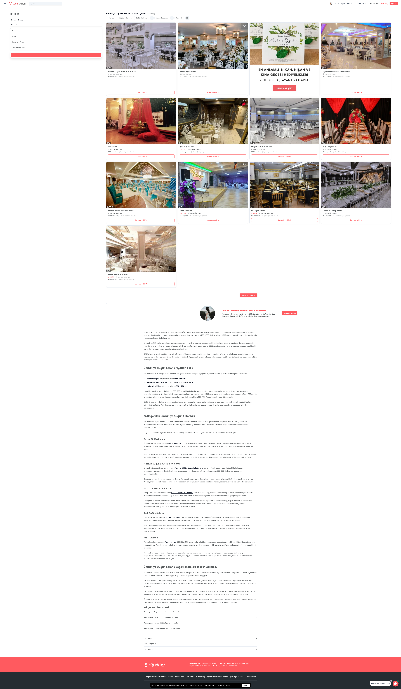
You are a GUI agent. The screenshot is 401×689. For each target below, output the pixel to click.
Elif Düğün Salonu (258, 211)
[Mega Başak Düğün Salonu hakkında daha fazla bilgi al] (284, 121)
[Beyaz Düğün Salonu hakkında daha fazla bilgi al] (213, 46)
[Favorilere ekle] (173, 26)
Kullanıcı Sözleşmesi (176, 677)
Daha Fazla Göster (249, 295)
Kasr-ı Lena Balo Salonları (118, 274)
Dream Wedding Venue (332, 211)
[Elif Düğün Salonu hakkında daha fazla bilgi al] (284, 185)
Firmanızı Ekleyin (290, 313)
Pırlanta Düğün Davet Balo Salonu (121, 71)
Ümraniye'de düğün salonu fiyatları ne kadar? (161, 612)
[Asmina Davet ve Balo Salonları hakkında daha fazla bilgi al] (141, 185)
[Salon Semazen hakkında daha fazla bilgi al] (213, 185)
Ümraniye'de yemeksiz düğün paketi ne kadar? (161, 617)
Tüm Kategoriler (150, 644)
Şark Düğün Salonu (187, 147)
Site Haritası (251, 677)
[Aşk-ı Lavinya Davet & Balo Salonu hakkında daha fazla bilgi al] (356, 46)
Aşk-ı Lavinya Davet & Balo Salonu (337, 71)
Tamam (245, 685)
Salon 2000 (112, 147)
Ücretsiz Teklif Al (141, 92)
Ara (56, 55)
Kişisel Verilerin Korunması (217, 677)
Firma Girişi (374, 3)
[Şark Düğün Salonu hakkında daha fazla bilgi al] (213, 121)
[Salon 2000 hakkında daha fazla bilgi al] (141, 121)
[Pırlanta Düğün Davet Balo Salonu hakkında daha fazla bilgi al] (141, 46)
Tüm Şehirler (148, 649)
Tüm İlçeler (148, 638)
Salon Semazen (186, 211)
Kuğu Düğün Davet (330, 147)
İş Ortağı (233, 677)
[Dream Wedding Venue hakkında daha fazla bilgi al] (356, 185)
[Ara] (45, 3)
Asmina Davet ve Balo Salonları (120, 211)
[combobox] (56, 20)
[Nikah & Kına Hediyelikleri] (284, 59)
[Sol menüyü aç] (5, 3)
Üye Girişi (384, 3)
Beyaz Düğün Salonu (188, 71)
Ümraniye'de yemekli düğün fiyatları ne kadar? (161, 623)
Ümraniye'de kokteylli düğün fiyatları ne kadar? (162, 628)
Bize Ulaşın (190, 677)
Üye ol (393, 4)
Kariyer (241, 677)
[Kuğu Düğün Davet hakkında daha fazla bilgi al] (356, 121)
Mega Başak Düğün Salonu (262, 147)
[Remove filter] (152, 18)
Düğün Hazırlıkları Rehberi (155, 677)
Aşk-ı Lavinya (170, 542)
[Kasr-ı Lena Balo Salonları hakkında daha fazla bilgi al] (141, 249)
